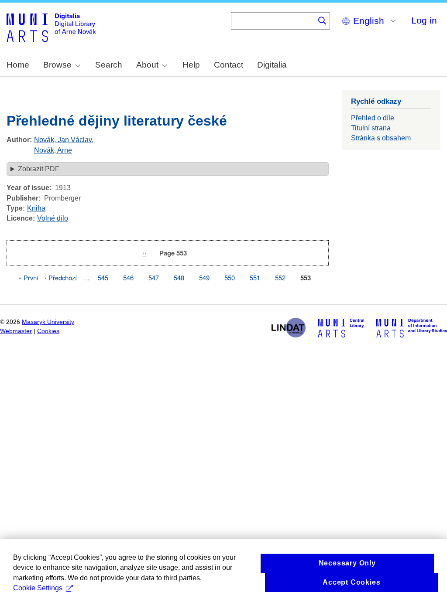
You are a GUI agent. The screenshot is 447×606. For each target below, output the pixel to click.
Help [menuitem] (191, 65)
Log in (424, 20)
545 (103, 277)
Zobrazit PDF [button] (38, 169)
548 (179, 277)
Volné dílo (52, 218)
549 (204, 277)
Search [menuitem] (108, 65)
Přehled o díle (372, 118)
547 (153, 277)
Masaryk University (48, 322)
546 (128, 277)
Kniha (36, 208)
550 (229, 277)
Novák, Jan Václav (63, 139)
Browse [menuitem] (57, 65)
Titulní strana (371, 128)
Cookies (48, 331)
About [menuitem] (147, 65)
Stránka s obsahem (381, 138)
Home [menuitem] (18, 65)
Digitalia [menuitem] (272, 65)
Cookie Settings (37, 588)
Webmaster (16, 331)
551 (255, 277)
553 (305, 278)
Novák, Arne (53, 150)
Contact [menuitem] (228, 65)
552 (280, 277)
